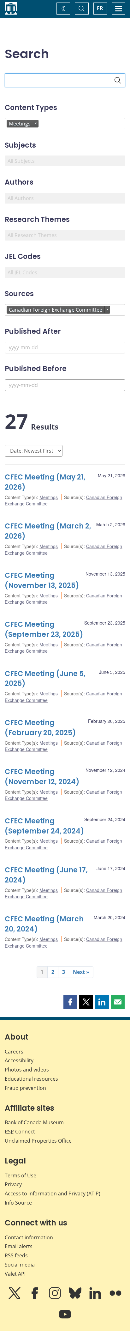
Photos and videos (27, 1069)
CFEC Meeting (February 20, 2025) (40, 728)
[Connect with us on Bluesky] (76, 1297)
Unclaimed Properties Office (38, 1140)
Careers (14, 1051)
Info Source (18, 1202)
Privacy (13, 1184)
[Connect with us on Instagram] (55, 1297)
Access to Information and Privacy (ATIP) (52, 1193)
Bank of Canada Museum (34, 1122)
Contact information (29, 1237)
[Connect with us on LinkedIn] (96, 1297)
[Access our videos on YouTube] (65, 1318)
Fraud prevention (25, 1087)
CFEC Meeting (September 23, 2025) (44, 629)
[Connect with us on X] (15, 1297)
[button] (70, 1002)
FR (100, 8)
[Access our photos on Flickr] (115, 1297)
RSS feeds (16, 1255)
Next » (81, 971)
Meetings (48, 497)
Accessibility (19, 1060)
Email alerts (18, 1246)
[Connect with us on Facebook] (35, 1297)
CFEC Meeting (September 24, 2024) (44, 826)
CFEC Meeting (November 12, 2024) (42, 777)
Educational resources (31, 1078)
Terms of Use (20, 1175)
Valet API (15, 1273)
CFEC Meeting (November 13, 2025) (42, 580)
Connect (20, 1131)
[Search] (118, 80)
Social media (20, 1264)
